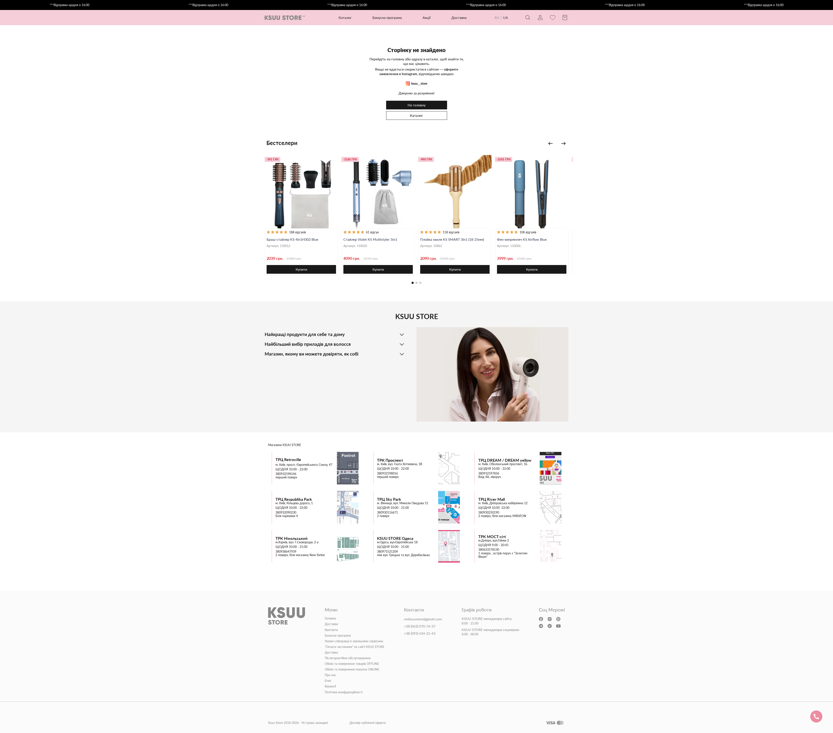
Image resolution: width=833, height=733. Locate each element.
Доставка (459, 17)
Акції (427, 17)
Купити (301, 269)
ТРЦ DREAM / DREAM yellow (504, 460)
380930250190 (488, 512)
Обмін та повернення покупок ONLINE (352, 669)
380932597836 (488, 473)
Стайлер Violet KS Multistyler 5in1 (370, 239)
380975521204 (387, 551)
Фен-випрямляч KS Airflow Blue (522, 239)
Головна (330, 618)
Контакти (331, 630)
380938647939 (285, 551)
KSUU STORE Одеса (395, 538)
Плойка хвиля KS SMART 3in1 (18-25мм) (452, 239)
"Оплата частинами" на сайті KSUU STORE (354, 647)
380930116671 (387, 512)
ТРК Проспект (390, 460)
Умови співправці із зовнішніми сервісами (354, 641)
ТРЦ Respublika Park (293, 499)
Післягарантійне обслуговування (348, 658)
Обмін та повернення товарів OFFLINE (352, 663)
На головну (417, 105)
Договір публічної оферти (367, 723)
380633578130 (488, 549)
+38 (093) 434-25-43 (419, 633)
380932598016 (387, 473)
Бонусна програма (387, 17)
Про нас (330, 675)
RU (497, 17)
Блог (328, 680)
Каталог (416, 115)
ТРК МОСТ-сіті (492, 536)
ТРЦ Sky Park (389, 499)
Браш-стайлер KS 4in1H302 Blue (292, 239)
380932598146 (285, 474)
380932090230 (285, 512)
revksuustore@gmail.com (423, 619)
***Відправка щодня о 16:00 (69, 5)
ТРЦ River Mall (491, 499)
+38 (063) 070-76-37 (419, 626)
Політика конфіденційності (343, 692)
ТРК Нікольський (291, 538)
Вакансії (330, 686)
